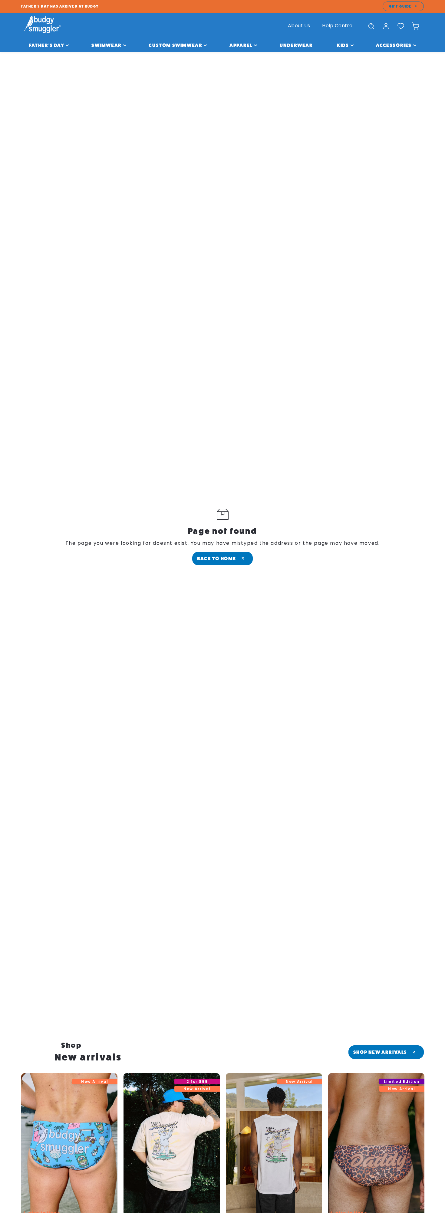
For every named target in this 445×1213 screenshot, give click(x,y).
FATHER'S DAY (46, 45)
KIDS (343, 45)
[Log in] (386, 26)
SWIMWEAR (106, 45)
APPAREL (240, 45)
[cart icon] (415, 26)
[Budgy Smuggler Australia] (42, 26)
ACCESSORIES (394, 45)
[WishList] (400, 26)
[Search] (371, 26)
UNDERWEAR (296, 45)
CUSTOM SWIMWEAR (175, 45)
